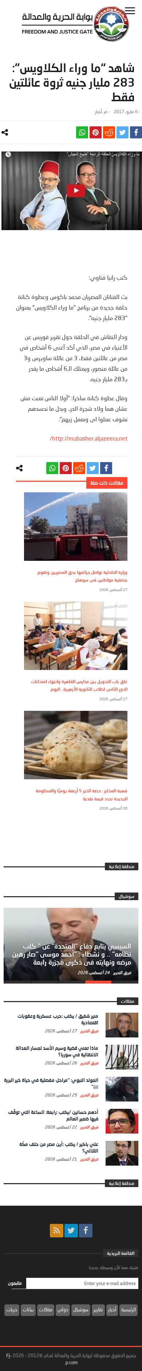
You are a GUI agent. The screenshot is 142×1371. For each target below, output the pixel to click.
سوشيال (80, 1309)
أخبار (98, 111)
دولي (63, 1309)
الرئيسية (128, 1309)
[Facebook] (85, 1230)
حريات (11, 1309)
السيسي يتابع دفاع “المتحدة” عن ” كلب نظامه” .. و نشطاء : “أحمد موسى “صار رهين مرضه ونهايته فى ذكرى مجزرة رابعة (71, 954)
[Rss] (56, 1230)
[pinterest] (96, 132)
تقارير (98, 1309)
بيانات (28, 1309)
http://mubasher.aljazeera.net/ (88, 438)
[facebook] (136, 132)
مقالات (45, 1309)
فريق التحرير (121, 972)
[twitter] (123, 132)
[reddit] (109, 132)
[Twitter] (71, 1230)
